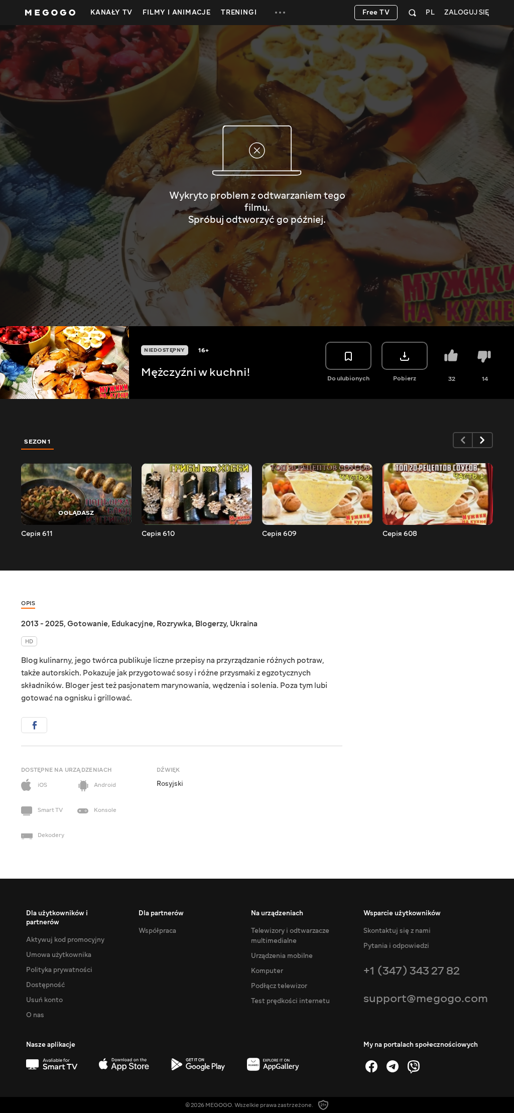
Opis (28, 603)
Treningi (238, 12)
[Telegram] (392, 1066)
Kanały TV (111, 12)
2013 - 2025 (42, 624)
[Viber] (414, 1066)
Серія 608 (399, 533)
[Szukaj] (412, 13)
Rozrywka (174, 624)
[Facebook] (371, 1066)
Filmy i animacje (177, 12)
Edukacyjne (132, 624)
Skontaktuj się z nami (397, 930)
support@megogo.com (425, 998)
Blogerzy (210, 624)
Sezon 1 (37, 442)
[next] (483, 440)
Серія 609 (279, 533)
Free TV (376, 12)
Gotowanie (87, 624)
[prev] (463, 440)
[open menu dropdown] (280, 12)
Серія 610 (158, 533)
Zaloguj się (466, 13)
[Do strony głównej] (50, 12)
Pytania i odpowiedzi (396, 945)
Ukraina (244, 624)
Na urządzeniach (277, 913)
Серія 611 (37, 533)
